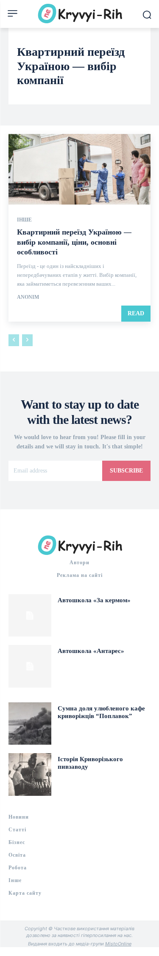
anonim (28, 297)
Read (136, 313)
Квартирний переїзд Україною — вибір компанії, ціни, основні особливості (74, 242)
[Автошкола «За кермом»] (29, 615)
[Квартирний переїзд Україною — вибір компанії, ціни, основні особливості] (79, 169)
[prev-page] (13, 340)
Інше (24, 219)
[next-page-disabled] (27, 340)
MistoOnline (118, 944)
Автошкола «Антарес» (91, 650)
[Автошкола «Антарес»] (29, 666)
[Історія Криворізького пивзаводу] (29, 774)
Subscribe (126, 470)
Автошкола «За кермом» (94, 600)
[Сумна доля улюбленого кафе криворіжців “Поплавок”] (29, 723)
